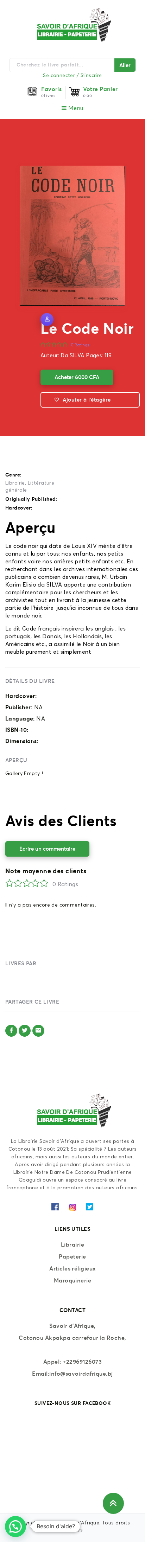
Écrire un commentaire (47, 848)
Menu (75, 108)
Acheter (77, 377)
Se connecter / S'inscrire (72, 75)
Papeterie (72, 1256)
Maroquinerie (73, 1280)
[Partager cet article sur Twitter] (25, 1031)
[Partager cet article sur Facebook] (11, 1031)
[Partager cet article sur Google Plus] (38, 1031)
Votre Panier (100, 88)
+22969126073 (82, 1361)
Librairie (15, 483)
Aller (125, 65)
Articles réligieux (72, 1268)
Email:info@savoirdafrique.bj (72, 1373)
